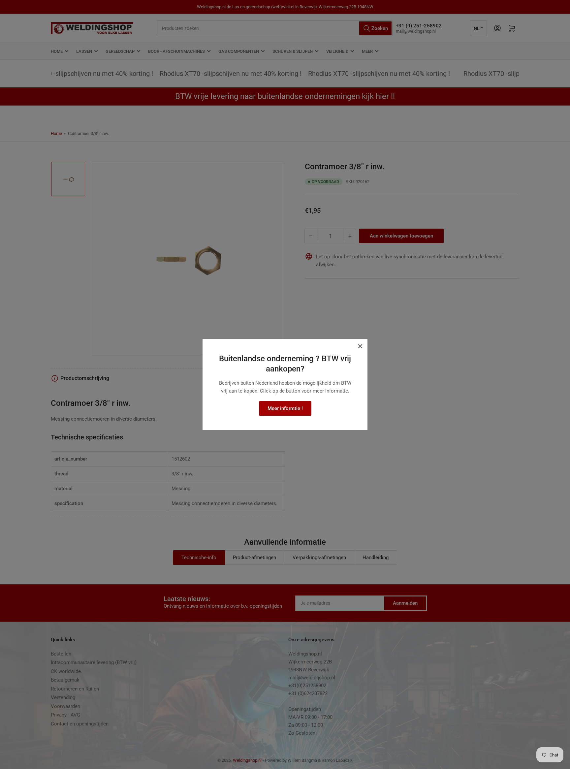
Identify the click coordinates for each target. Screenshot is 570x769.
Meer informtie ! (285, 408)
